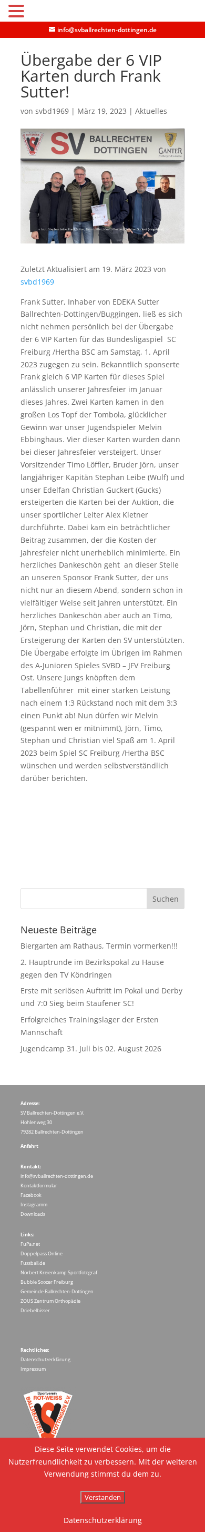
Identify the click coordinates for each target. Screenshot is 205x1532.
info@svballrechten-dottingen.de (56, 1176)
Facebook (31, 1195)
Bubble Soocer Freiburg (46, 1282)
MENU (42, 13)
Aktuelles (151, 111)
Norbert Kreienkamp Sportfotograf (58, 1272)
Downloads (32, 1214)
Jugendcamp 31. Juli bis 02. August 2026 (90, 1048)
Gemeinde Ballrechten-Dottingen (57, 1291)
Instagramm (33, 1204)
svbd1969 (52, 111)
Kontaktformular (38, 1185)
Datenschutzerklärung (45, 1359)
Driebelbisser (35, 1310)
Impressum (33, 1368)
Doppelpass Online (41, 1253)
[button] (17, 12)
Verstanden (103, 1497)
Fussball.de (32, 1263)
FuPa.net (30, 1244)
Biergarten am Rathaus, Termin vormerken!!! (99, 946)
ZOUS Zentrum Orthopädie (50, 1300)
